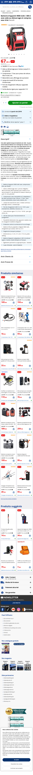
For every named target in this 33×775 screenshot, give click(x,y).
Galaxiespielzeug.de (9, 678)
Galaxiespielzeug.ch (9, 682)
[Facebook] (2, 126)
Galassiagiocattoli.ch (9, 685)
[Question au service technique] (8, 126)
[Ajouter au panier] (13, 302)
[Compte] (27, 2)
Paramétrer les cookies (16, 764)
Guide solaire (7, 635)
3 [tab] (14, 54)
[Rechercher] (30, 7)
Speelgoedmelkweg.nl (9, 692)
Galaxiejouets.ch (8, 680)
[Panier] (31, 2)
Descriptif (5, 139)
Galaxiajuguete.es (8, 687)
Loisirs (9, 11)
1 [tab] (9, 54)
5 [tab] (19, 54)
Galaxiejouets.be (8, 694)
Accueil (3, 11)
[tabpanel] (16, 39)
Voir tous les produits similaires (8, 499)
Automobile (15, 11)
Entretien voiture (25, 11)
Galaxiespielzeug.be (9, 696)
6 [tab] (21, 54)
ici (6, 755)
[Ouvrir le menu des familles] (2, 2)
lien (6, 741)
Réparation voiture (7, 12)
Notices (6, 632)
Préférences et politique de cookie (12, 628)
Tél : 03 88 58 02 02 (10, 579)
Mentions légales (8, 625)
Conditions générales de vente (11, 623)
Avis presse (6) (7, 262)
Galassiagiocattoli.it (8, 689)
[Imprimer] (5, 126)
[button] (11, 95)
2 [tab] (11, 54)
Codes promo (7, 630)
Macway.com (7, 701)
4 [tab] (16, 54)
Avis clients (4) (7, 256)
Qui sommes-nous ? (9, 618)
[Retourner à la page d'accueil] (14, 2)
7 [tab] (24, 54)
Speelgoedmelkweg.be (9, 699)
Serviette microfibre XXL (23, 570)
